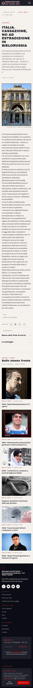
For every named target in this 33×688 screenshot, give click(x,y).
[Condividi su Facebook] (15, 324)
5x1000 (4, 618)
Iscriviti (4, 612)
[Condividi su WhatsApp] (11, 324)
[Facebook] (13, 586)
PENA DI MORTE (23, 12)
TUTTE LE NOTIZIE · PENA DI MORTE (14, 364)
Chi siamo (5, 625)
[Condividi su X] (19, 324)
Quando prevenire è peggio (10, 601)
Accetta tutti (23, 682)
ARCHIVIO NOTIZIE (8, 12)
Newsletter (5, 629)
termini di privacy (16, 652)
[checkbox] (4, 652)
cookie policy (7, 678)
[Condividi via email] (24, 324)
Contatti (4, 632)
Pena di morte (6, 594)
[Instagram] (18, 586)
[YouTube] (8, 586)
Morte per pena (7, 598)
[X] (4, 586)
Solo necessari (10, 682)
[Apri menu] (29, 3)
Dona (3, 615)
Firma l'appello (7, 608)
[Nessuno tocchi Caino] (11, 3)
